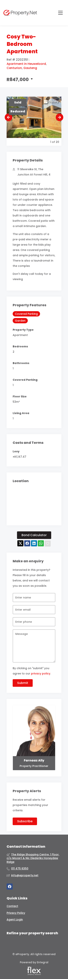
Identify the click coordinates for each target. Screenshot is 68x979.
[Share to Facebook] (27, 543)
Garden (20, 321)
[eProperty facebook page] (10, 886)
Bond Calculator (34, 535)
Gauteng (30, 68)
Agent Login (15, 919)
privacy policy (40, 673)
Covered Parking (26, 314)
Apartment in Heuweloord (26, 64)
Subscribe (24, 821)
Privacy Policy (16, 913)
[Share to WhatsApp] (41, 543)
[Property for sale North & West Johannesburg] (20, 12)
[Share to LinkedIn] (34, 543)
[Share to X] (20, 543)
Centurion (14, 68)
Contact (12, 906)
